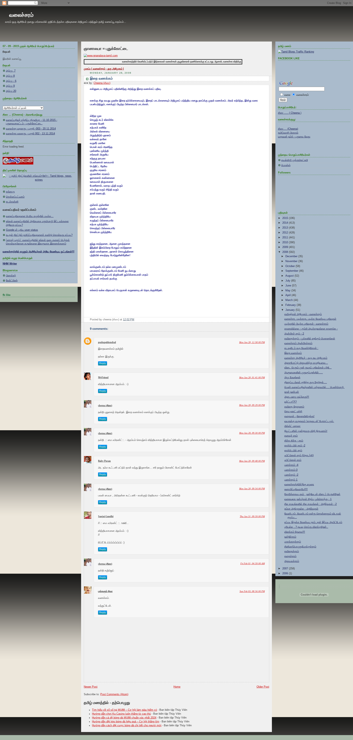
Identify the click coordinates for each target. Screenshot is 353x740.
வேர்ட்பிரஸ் (12, 280)
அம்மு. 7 (11, 70)
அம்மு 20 (11, 91)
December (291, 256)
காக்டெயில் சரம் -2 (294, 445)
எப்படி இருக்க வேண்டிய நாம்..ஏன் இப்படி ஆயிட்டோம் (313, 522)
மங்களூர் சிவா (105, 591)
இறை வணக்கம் (101, 78)
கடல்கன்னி (12, 201)
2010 (285, 242)
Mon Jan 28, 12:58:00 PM (252, 342)
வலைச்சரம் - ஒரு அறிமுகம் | (108, 68)
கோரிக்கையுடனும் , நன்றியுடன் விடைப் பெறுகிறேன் (312, 494)
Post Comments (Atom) (114, 694)
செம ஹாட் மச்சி (293, 411)
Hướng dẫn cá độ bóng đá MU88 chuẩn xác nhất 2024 (124, 717)
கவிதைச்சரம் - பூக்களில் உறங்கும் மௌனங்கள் (309, 338)
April (288, 295)
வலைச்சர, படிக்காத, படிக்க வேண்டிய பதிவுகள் (310, 319)
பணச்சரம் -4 (291, 465)
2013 (285, 227)
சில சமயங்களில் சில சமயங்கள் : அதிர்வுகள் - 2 (310, 504)
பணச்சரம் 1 (290, 479)
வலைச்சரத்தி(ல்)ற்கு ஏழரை (299, 484)
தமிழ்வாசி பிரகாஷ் (288, 132)
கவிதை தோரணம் (294, 406)
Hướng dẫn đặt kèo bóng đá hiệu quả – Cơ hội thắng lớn (125, 721)
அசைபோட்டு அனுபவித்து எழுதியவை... (306, 363)
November (291, 261)
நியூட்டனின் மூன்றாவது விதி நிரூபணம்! (305, 431)
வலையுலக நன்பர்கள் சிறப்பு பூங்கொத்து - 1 (308, 499)
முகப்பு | (88, 68)
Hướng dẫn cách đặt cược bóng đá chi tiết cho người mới (126, 725)
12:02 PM (128, 319)
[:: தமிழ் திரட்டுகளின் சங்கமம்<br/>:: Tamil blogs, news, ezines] (39, 179)
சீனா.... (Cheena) (288, 128)
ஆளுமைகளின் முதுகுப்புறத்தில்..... (303, 372)
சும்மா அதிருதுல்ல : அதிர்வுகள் (301, 508)
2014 (285, 222)
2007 (285, 568)
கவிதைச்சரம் (291, 551)
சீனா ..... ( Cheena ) (289, 113)
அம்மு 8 (10, 75)
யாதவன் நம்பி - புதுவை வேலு (294, 136)
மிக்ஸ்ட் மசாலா (292, 426)
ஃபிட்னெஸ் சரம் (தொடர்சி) (299, 455)
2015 (285, 218)
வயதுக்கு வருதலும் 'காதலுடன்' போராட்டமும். (309, 421)
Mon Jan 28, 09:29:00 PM (252, 405)
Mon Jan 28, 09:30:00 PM (252, 433)
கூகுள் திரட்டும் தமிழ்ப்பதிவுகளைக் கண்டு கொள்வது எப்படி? (39, 235)
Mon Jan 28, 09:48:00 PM (252, 461)
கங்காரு (10, 191)
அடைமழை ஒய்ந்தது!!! (296, 396)
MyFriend (103, 377)
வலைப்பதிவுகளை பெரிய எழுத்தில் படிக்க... (30, 216)
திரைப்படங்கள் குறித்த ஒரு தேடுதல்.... (305, 382)
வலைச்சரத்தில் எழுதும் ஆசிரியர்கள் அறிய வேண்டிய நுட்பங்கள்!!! (38, 251)
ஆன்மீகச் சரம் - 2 (294, 333)
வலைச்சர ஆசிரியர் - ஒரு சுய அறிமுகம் (305, 358)
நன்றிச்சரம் (290, 536)
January (290, 310)
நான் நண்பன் (291, 392)
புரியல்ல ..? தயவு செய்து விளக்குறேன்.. (306, 527)
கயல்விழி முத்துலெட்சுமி (294, 160)
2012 (285, 232)
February (291, 305)
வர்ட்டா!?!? (290, 401)
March (289, 300)
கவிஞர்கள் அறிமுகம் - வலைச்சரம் (303, 314)
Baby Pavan (104, 461)
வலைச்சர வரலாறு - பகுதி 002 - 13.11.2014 (30, 133)
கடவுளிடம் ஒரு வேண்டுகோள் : (301, 348)
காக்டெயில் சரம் (293, 450)
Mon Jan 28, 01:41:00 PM (252, 377)
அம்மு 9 (10, 85)
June (288, 285)
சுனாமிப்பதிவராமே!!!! (296, 489)
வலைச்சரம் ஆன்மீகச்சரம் (298, 343)
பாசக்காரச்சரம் (292, 541)
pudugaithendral (107, 342)
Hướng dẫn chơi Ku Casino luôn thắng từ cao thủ (121, 713)
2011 (285, 237)
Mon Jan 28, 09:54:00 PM (252, 488)
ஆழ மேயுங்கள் (292, 377)
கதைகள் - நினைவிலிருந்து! (299, 416)
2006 (285, 573)
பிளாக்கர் (11, 275)
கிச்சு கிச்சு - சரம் (293, 440)
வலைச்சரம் (21, 15)
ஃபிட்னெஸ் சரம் (292, 460)
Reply (102, 363)
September (292, 270)
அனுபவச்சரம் (291, 561)
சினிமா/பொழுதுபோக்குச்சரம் (300, 546)
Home (176, 686)
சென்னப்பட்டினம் (15, 196)
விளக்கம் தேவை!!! (294, 532)
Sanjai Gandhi (105, 516)
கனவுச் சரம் (291, 435)
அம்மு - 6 (11, 81)
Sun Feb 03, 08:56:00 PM (252, 591)
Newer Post (90, 686)
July (288, 280)
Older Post (263, 686)
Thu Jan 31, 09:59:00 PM (252, 516)
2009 (285, 247)
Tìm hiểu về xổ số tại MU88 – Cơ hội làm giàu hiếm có (124, 709)
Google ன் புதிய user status (22, 230)
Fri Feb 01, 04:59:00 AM (252, 563)
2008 (285, 252)
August (290, 275)
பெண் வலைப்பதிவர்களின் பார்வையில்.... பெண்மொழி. (314, 387)
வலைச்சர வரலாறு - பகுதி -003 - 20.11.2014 (31, 128)
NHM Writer (10, 263)
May (288, 290)
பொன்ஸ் (285, 165)
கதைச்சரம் (290, 556)
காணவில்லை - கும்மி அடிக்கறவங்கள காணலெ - (311, 328)
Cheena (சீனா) (102, 83)
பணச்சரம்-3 (290, 470)
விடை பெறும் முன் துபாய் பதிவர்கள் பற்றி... (308, 367)
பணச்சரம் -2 (291, 474)
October (290, 266)
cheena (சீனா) (105, 405)
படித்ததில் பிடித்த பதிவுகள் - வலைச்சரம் (306, 323)
